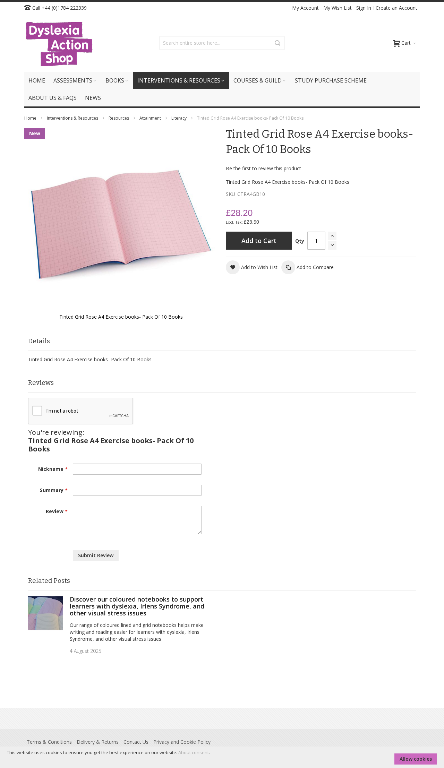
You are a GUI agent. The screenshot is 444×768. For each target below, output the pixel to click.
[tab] (222, 341)
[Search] (277, 43)
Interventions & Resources (73, 118)
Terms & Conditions (49, 742)
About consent (193, 752)
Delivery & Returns (98, 742)
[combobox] (222, 43)
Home (30, 118)
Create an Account (396, 8)
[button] (252, 267)
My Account (305, 8)
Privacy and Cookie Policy (182, 742)
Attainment (150, 118)
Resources (119, 118)
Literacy (179, 118)
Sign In (363, 8)
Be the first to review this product (263, 168)
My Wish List (337, 8)
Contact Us (135, 742)
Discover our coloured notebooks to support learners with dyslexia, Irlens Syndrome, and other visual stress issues (137, 606)
